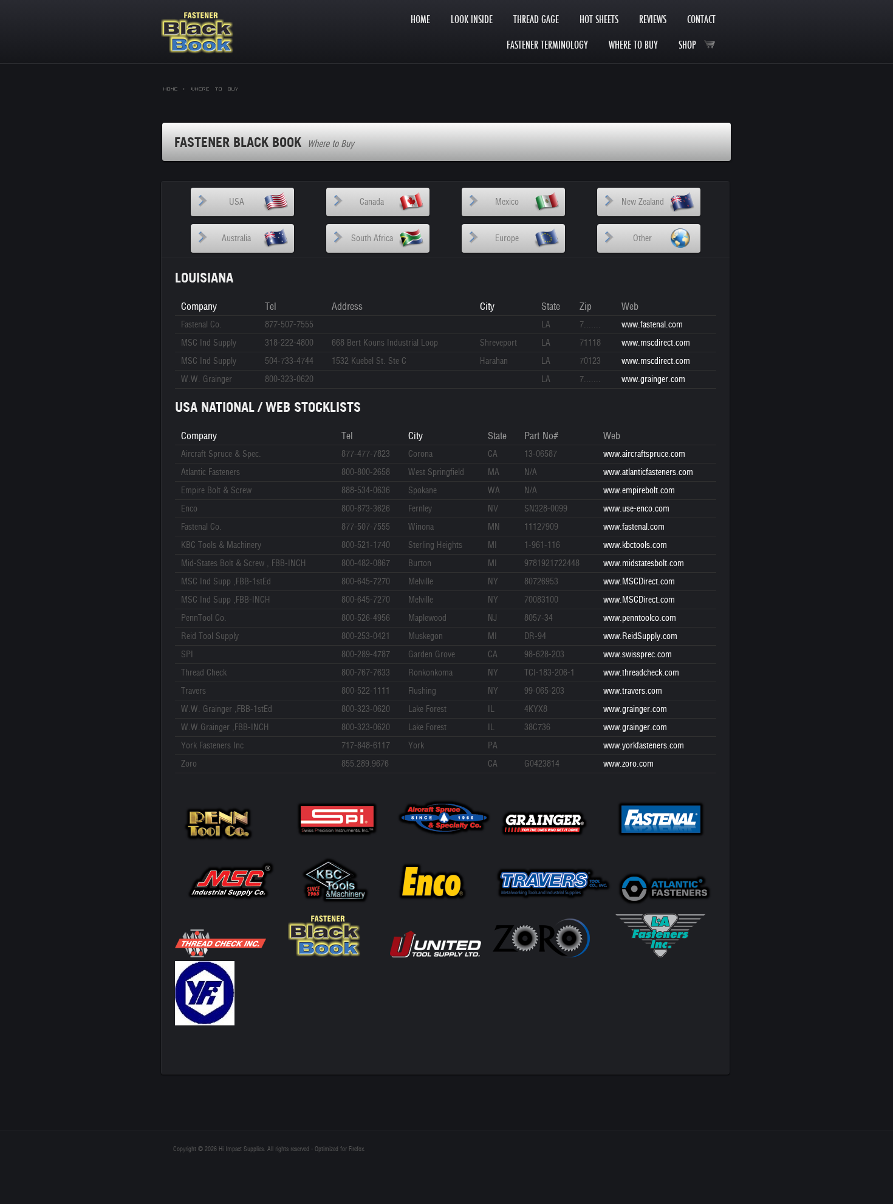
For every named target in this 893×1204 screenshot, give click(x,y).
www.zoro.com (628, 764)
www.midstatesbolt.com (643, 563)
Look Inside (472, 19)
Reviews (652, 19)
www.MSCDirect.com (639, 581)
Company (199, 306)
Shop (691, 44)
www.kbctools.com (635, 545)
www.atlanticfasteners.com (648, 472)
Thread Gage (536, 19)
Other (642, 238)
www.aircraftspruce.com (644, 454)
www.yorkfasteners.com (643, 746)
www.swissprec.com (637, 654)
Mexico (507, 202)
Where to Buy (633, 44)
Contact (701, 19)
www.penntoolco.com (639, 618)
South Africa (372, 238)
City (487, 306)
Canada (372, 202)
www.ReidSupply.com (640, 636)
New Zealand (642, 202)
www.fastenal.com (652, 325)
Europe (507, 238)
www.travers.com (632, 691)
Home (420, 19)
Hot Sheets (599, 19)
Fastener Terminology (547, 44)
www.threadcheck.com (641, 673)
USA (236, 202)
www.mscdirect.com (655, 343)
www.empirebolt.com (639, 490)
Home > (174, 88)
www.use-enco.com (636, 509)
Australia (236, 238)
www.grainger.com (653, 379)
